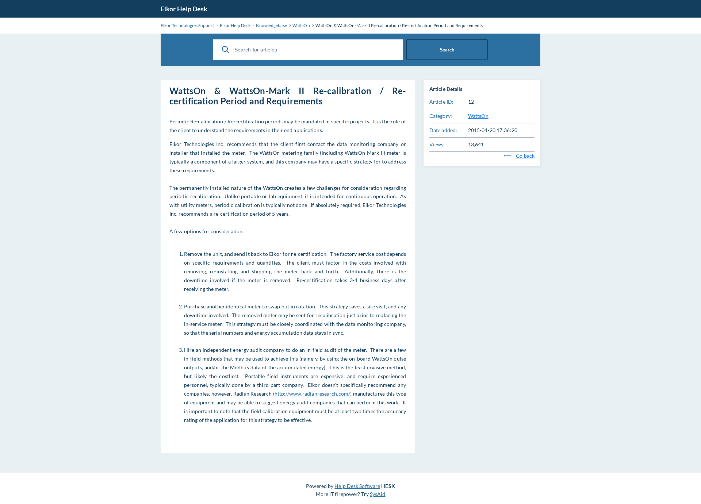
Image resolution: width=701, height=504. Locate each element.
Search (447, 50)
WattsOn (478, 116)
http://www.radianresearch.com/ (312, 393)
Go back (525, 156)
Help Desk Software (357, 486)
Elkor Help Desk (184, 9)
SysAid (378, 494)
